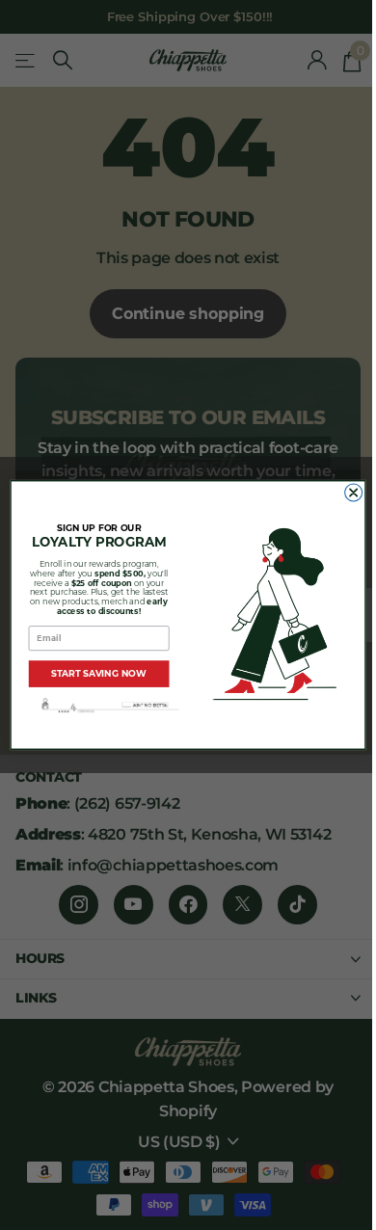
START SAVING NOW (99, 673)
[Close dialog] (354, 492)
